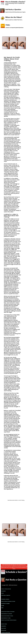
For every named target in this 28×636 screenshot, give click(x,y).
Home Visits (3, 630)
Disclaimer (3, 591)
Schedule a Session (5, 599)
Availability (3, 626)
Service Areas (4, 624)
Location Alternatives (5, 632)
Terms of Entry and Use (6, 588)
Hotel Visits (3, 628)
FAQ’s (2, 593)
